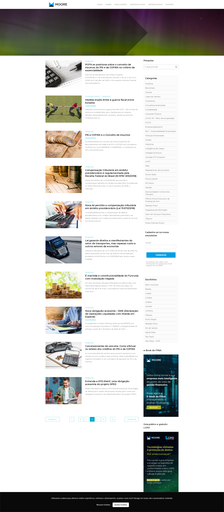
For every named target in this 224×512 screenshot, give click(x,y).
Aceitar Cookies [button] (120, 505)
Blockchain (150, 88)
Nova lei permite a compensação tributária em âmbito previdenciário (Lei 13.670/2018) (110, 207)
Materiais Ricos (137, 4)
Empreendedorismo (154, 127)
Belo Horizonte (151, 285)
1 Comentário (90, 106)
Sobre (108, 4)
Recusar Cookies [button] (103, 505)
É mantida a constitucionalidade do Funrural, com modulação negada (112, 277)
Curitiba (148, 298)
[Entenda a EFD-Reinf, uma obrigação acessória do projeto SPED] (64, 390)
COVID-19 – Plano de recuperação (160, 118)
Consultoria (150, 101)
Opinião (148, 187)
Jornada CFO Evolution (155, 157)
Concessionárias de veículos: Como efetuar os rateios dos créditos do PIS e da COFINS (110, 347)
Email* (148, 243)
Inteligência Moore (153, 153)
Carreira (148, 92)
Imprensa (149, 144)
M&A (147, 166)
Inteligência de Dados (154, 148)
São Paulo (149, 337)
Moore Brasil (150, 174)
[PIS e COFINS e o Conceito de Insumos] (64, 144)
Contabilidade (92, 96)
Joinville (148, 306)
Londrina (149, 311)
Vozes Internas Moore (154, 223)
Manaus (148, 315)
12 (103, 419)
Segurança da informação (156, 210)
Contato (169, 4)
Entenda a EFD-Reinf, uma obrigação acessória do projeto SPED (107, 383)
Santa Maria (150, 332)
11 (97, 419)
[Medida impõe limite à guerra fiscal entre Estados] (64, 109)
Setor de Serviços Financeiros (158, 214)
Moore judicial (151, 179)
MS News (149, 183)
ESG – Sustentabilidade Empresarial (160, 131)
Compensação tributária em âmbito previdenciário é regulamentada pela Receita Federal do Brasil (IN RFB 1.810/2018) (110, 173)
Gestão (148, 140)
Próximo (131, 419)
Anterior (53, 419)
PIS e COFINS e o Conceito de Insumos (107, 135)
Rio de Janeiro (151, 328)
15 (112, 419)
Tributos (89, 61)
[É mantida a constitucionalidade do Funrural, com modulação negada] (64, 285)
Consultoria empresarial (155, 105)
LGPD (147, 161)
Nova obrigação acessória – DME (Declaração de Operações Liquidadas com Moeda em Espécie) (111, 313)
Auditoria (149, 84)
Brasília (148, 289)
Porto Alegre (150, 319)
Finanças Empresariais (154, 135)
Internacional (155, 4)
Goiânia (148, 302)
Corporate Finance (153, 114)
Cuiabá (148, 293)
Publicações (120, 4)
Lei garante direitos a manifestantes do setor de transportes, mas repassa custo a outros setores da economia (110, 243)
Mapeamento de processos (157, 170)
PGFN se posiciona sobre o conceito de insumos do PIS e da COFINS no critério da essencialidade (110, 67)
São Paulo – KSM (152, 341)
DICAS (148, 122)
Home (100, 4)
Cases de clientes (152, 97)
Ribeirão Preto (151, 205)
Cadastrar (161, 255)
